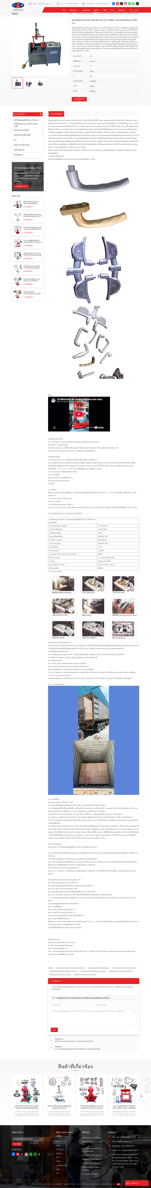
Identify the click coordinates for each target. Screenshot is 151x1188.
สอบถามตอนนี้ (80, 99)
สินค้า (96, 10)
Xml (57, 1173)
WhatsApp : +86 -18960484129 (97, 4)
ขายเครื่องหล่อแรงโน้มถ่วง (91, 1163)
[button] (141, 1096)
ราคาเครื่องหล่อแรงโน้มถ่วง (92, 1155)
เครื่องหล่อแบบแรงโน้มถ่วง (91, 1138)
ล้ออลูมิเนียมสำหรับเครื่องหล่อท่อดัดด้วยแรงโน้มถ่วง (63, 971)
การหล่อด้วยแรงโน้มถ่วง (90, 1174)
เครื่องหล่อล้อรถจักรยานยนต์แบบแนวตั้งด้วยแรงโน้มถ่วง (32, 293)
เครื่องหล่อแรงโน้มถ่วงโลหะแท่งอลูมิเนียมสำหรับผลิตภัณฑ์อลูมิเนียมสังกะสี (31, 202)
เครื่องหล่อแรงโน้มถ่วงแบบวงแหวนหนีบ (60, 974)
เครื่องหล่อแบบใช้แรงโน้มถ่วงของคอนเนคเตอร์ (93, 971)
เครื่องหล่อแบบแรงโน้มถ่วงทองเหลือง (26, 125)
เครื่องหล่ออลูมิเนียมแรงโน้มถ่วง (85, 13)
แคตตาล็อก (86, 10)
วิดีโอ (105, 10)
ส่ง (15, 1144)
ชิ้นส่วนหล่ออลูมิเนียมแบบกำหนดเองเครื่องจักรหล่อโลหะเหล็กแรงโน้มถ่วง (32, 228)
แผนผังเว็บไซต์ (61, 1165)
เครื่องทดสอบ (19, 150)
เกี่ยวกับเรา (73, 10)
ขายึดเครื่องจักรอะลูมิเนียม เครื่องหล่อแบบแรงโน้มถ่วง (70, 968)
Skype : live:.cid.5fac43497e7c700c (125, 1150)
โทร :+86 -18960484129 (69, 4)
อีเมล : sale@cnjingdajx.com (43, 4)
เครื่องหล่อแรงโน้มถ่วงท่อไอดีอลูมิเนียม (98, 968)
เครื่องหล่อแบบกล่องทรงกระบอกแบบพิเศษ (85, 974)
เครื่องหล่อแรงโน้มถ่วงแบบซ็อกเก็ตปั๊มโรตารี (121, 971)
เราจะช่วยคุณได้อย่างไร (27, 167)
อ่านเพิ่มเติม (27, 207)
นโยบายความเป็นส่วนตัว (91, 1184)
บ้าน (64, 10)
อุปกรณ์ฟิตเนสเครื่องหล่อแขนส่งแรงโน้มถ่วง (124, 968)
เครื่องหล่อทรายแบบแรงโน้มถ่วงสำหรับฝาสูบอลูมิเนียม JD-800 (32, 254)
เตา (15, 140)
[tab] (56, 114)
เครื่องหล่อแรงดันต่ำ (21, 130)
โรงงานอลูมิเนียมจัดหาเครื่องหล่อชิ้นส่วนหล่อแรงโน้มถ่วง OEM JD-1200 (32, 241)
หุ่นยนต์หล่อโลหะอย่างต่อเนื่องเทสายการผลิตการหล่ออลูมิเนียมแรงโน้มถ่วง (83, 998)
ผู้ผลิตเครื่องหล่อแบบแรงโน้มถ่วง (92, 1143)
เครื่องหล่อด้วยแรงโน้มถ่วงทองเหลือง (91, 1168)
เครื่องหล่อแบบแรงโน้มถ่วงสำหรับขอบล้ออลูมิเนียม (31, 267)
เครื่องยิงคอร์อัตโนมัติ (22, 135)
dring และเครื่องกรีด (21, 145)
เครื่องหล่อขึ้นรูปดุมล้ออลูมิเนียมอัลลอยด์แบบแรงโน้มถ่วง (32, 215)
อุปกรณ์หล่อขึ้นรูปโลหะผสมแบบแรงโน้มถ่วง (31, 280)
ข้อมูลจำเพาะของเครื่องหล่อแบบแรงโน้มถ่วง (92, 1149)
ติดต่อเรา (122, 10)
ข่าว (112, 10)
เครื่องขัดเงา (18, 155)
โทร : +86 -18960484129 (121, 1137)
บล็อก (58, 1169)
